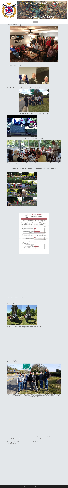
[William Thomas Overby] (34, 10)
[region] (34, 151)
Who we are (16, 21)
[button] (22, 126)
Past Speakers (41, 21)
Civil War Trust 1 (10, 299)
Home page (11, 21)
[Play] (8, 136)
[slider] (21, 136)
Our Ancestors (46, 21)
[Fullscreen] (35, 136)
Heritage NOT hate (21, 21)
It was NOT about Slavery (28, 21)
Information (51, 21)
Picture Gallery (36, 21)
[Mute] (34, 136)
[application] (22, 126)
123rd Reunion (56, 21)
